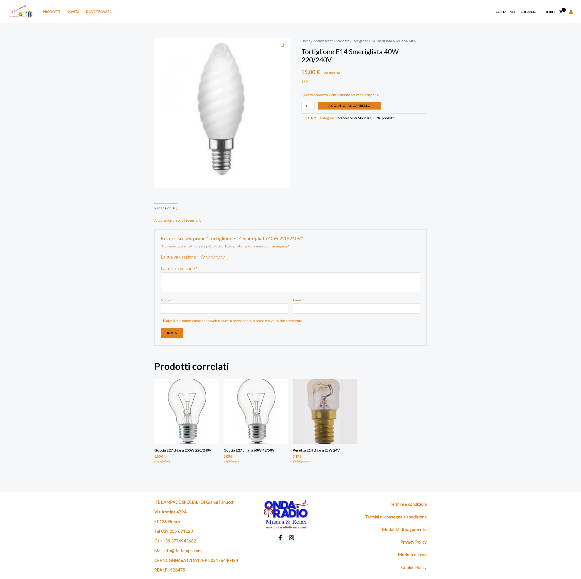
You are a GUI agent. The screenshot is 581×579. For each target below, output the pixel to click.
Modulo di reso (412, 554)
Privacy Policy (414, 542)
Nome (167, 300)
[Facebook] (280, 537)
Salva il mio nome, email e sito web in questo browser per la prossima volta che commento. (233, 320)
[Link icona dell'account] (571, 12)
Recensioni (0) (165, 208)
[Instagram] (291, 537)
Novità (73, 12)
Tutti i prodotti (383, 118)
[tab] (165, 208)
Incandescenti (323, 41)
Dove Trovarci (99, 12)
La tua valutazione (180, 256)
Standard (343, 41)
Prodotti (51, 12)
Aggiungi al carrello (349, 105)
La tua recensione (179, 268)
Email (298, 300)
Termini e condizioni (408, 504)
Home (305, 41)
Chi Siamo (528, 12)
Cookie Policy (414, 567)
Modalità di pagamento (404, 529)
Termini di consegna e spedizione (396, 516)
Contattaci (505, 12)
